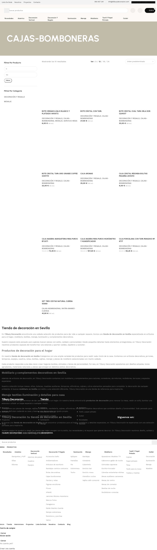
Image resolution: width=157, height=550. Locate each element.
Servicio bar (87, 468)
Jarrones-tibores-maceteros (57, 496)
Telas (128, 465)
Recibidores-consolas (110, 492)
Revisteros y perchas (54, 516)
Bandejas (86, 456)
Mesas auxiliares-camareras (112, 476)
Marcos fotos (51, 500)
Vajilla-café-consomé (91, 480)
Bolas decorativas (53, 472)
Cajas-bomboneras (53, 476)
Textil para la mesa (133, 469)
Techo (73, 472)
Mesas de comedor (109, 484)
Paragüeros (50, 504)
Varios (48, 520)
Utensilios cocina (89, 476)
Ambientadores (52, 460)
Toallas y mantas (133, 473)
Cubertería (87, 464)
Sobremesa (75, 468)
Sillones (15, 464)
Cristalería (86, 460)
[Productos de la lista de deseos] (132, 10)
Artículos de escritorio (54, 464)
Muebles (149, 468)
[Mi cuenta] (140, 10)
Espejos (31, 465)
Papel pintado (131, 461)
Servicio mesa (88, 472)
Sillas (14, 460)
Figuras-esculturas (53, 484)
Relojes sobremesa (53, 512)
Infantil (48, 492)
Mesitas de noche (108, 488)
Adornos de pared (35, 457)
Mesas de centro (108, 480)
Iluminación (150, 460)
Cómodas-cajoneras (109, 464)
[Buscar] (6, 10)
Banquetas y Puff (18, 456)
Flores (48, 488)
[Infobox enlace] (98, 2)
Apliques (74, 456)
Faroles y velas (52, 480)
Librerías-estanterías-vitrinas (113, 472)
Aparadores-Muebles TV (111, 456)
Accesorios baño (52, 456)
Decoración (150, 456)
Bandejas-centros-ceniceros (57, 468)
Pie (72, 464)
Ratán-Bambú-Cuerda (54, 508)
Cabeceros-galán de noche (112, 460)
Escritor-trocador (108, 468)
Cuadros (31, 461)
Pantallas (74, 460)
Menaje (148, 464)
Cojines (129, 457)
